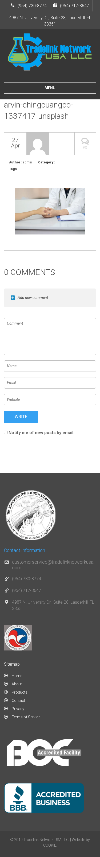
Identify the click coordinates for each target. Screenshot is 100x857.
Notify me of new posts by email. (41, 432)
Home (17, 676)
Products (19, 692)
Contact (18, 700)
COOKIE (49, 845)
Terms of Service (26, 717)
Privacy (18, 709)
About (17, 684)
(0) (85, 147)
